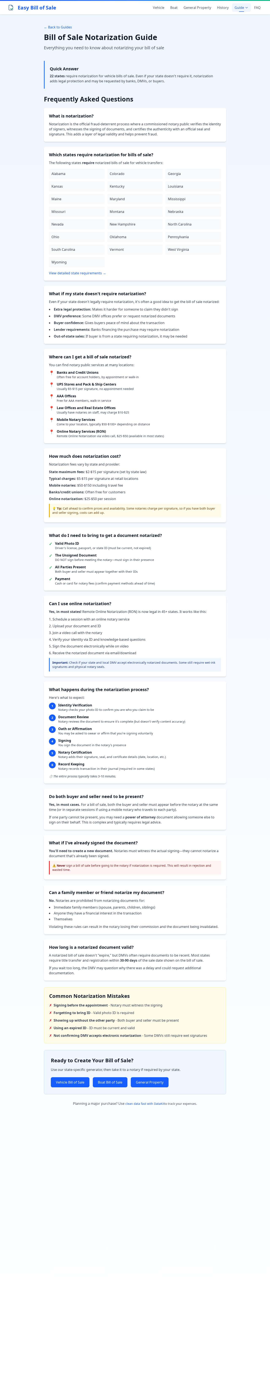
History (223, 7)
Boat (174, 7)
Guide (239, 7)
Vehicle (158, 7)
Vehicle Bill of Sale (70, 1082)
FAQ (257, 7)
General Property (197, 7)
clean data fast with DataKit (144, 1104)
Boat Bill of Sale (110, 1082)
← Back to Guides (58, 27)
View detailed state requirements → (77, 273)
